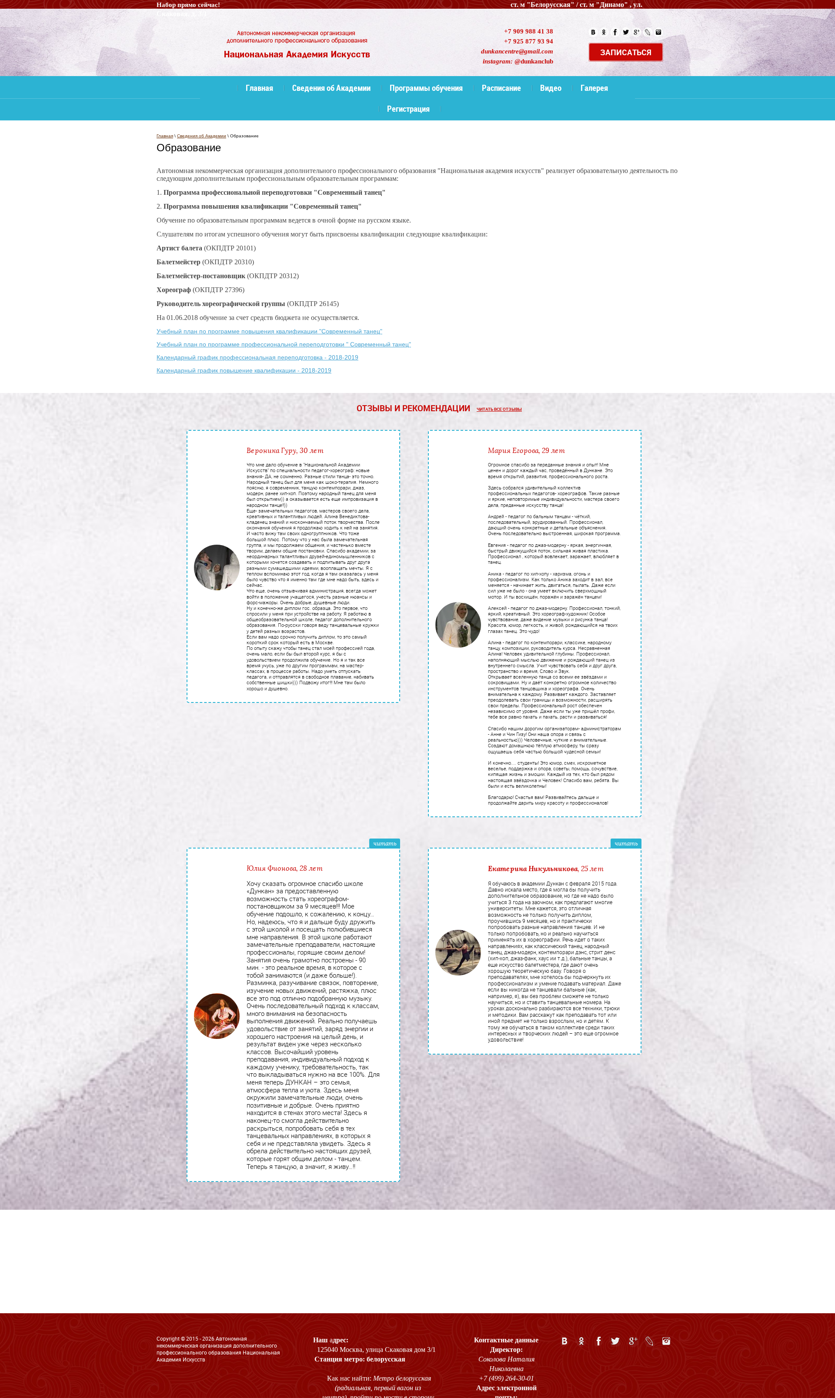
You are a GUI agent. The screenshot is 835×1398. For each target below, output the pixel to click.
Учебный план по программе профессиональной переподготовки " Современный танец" (284, 344)
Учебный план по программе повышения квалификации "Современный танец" (269, 331)
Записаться (625, 52)
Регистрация (408, 108)
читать (385, 843)
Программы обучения (426, 87)
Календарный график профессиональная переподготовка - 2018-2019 (257, 357)
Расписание (501, 87)
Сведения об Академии (331, 87)
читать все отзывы (499, 409)
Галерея (594, 87)
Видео (550, 87)
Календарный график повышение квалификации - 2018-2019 (244, 370)
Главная (259, 87)
